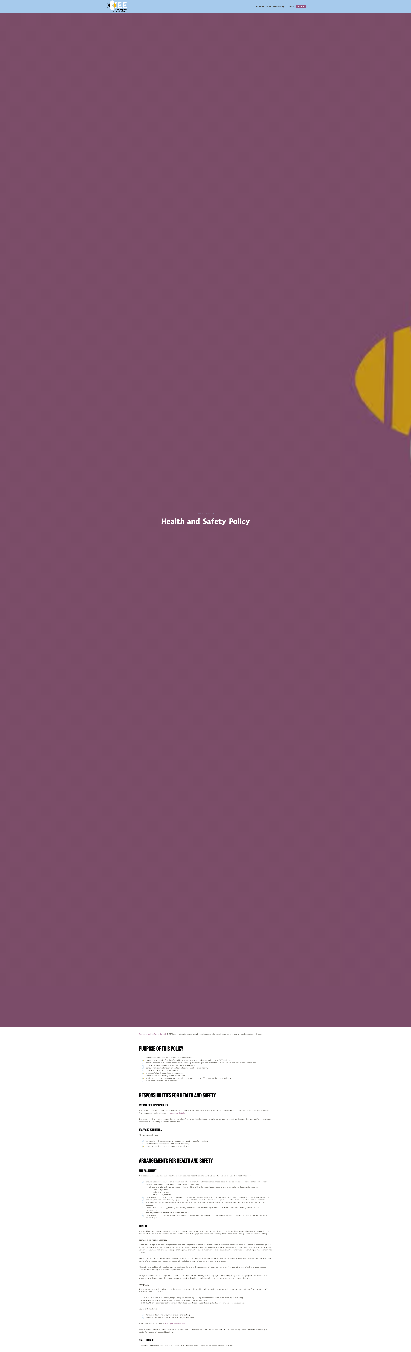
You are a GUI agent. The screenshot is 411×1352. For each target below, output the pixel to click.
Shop (268, 6)
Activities (259, 6)
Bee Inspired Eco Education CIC (152, 1034)
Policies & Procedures (205, 513)
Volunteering (278, 6)
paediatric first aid (177, 1113)
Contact (290, 6)
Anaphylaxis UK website (175, 1323)
